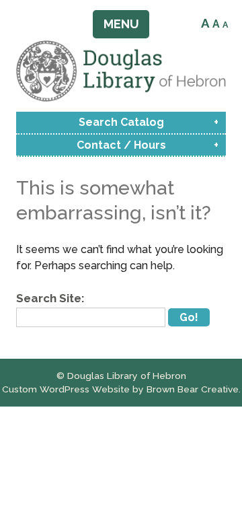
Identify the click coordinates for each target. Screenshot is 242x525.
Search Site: (50, 298)
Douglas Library (121, 71)
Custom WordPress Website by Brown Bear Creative (120, 389)
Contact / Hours (121, 145)
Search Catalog (121, 122)
